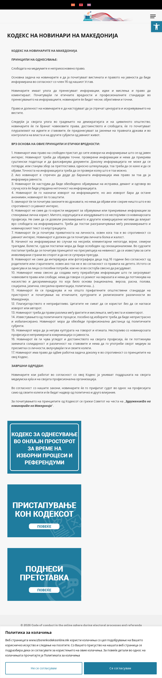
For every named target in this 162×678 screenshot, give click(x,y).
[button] (156, 26)
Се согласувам (120, 668)
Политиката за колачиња (62, 655)
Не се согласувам (44, 668)
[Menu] (153, 16)
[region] (81, 652)
